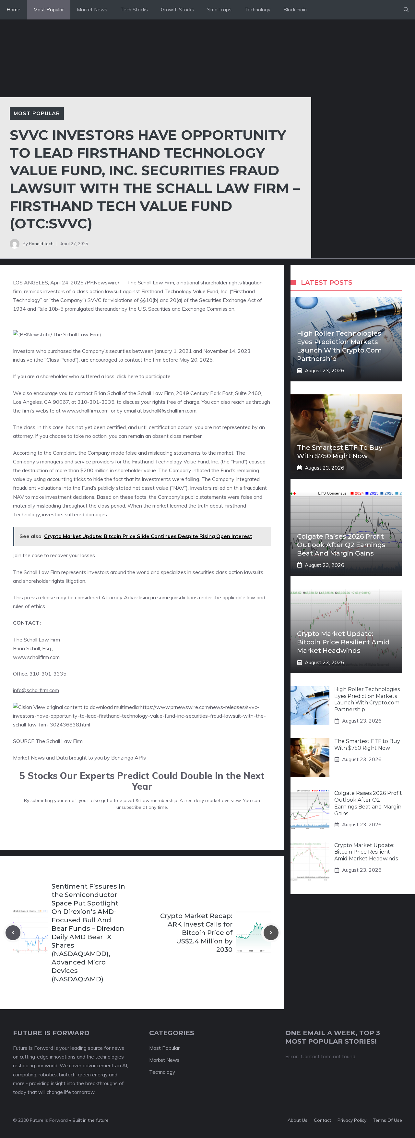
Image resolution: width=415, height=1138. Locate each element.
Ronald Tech (41, 243)
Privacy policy (352, 1120)
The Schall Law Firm (150, 282)
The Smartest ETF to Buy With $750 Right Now (367, 744)
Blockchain (295, 9)
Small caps (219, 9)
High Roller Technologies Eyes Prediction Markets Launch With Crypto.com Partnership (367, 699)
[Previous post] (13, 932)
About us (297, 1120)
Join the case (28, 555)
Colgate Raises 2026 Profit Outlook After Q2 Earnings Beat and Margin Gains (341, 545)
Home (13, 9)
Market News (92, 9)
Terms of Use (387, 1120)
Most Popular (48, 9)
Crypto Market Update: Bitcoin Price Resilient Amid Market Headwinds (343, 642)
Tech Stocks (134, 9)
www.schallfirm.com (85, 410)
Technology (257, 9)
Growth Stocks (177, 9)
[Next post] (271, 932)
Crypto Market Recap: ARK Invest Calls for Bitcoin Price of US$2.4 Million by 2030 (196, 932)
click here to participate (144, 376)
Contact (322, 1120)
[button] (406, 9)
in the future (95, 1120)
